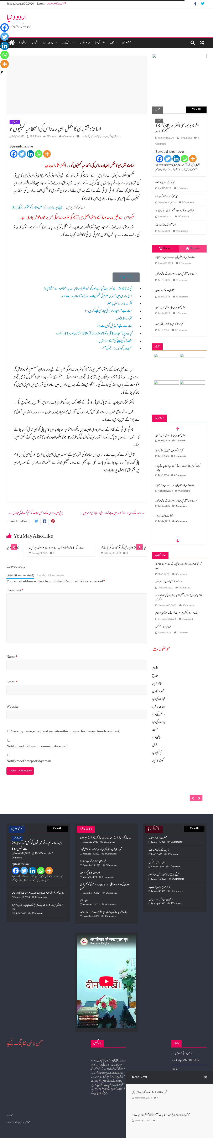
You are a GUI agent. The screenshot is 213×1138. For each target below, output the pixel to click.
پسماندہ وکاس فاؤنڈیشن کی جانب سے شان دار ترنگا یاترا (175, 257)
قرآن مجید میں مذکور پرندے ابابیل (161, 899)
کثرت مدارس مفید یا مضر (119, 303)
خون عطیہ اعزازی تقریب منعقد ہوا (93, 861)
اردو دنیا (16, 18)
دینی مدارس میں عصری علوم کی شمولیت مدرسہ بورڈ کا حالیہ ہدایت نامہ (96, 296)
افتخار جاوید (83, 137)
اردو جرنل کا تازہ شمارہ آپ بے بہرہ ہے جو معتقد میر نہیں (38, 548)
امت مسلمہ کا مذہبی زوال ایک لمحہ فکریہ (169, 581)
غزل (112, 43)
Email (11, 682)
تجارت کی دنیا (100, 42)
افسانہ (155, 668)
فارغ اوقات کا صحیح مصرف (90, 873)
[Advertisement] (76, 85)
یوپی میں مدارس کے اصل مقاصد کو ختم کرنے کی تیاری (37, 208)
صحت (159, 121)
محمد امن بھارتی (25, 1122)
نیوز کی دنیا (23, 42)
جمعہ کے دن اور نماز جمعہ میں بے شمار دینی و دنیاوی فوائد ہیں (114, 513)
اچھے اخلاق (84, 900)
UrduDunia (35, 137)
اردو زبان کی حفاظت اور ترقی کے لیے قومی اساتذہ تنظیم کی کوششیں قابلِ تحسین (105, 887)
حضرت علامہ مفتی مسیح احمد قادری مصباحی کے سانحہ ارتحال (176, 274)
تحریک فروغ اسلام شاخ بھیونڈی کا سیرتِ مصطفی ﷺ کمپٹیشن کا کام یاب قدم (161, 1115)
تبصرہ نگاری (158, 691)
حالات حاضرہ (48, 43)
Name (11, 657)
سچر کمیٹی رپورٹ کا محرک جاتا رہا (166, 196)
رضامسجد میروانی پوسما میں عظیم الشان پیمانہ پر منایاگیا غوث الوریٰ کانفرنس (179, 597)
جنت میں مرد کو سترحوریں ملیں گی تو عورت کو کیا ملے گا (108, 548)
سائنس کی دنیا (66, 43)
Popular (195, 248)
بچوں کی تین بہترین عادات (165, 182)
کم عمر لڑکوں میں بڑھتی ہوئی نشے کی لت (169, 324)
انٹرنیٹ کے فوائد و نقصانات (160, 850)
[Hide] (1, 72)
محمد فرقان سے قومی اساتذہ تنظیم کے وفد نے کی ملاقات (174, 210)
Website (12, 707)
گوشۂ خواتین (126, 42)
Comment (14, 590)
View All (196, 109)
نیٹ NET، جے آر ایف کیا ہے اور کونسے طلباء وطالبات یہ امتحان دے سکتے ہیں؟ (87, 288)
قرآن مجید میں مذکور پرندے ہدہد (159, 887)
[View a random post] (202, 42)
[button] (126, 277)
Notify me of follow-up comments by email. (37, 746)
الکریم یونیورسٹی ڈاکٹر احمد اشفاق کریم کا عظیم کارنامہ (177, 128)
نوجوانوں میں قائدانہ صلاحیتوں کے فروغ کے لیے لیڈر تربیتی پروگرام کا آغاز (37, 907)
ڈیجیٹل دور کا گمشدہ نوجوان (56, 3)
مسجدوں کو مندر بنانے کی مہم (117, 348)
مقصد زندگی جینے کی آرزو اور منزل (115, 341)
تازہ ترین (157, 684)
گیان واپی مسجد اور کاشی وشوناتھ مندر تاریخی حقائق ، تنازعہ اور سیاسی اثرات (94, 333)
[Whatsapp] (38, 154)
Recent (167, 248)
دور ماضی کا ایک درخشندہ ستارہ (166, 225)
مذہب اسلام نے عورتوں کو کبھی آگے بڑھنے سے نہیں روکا (37, 846)
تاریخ (155, 676)
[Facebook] (13, 154)
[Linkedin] (30, 154)
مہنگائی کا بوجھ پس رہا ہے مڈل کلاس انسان (170, 307)
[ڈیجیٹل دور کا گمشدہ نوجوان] (179, 776)
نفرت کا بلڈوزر (124, 318)
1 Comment (182, 188)
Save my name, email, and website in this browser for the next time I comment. (65, 731)
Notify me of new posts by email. (29, 761)
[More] (47, 154)
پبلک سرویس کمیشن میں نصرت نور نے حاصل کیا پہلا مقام (176, 613)
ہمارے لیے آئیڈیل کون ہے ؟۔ (114, 326)
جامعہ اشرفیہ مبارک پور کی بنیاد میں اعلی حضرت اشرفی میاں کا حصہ (103, 912)
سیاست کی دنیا (84, 42)
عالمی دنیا (35, 42)
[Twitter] (22, 154)
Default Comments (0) (20, 575)
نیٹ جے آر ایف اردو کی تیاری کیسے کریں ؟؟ (108, 311)
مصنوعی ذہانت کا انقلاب (158, 838)
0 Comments (68, 137)
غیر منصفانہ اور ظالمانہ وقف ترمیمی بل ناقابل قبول (149, 1092)
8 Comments (110, 854)
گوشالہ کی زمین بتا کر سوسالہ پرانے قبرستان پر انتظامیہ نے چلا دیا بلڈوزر (177, 468)
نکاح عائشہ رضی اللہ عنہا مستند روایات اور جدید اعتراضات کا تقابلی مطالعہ (38, 893)
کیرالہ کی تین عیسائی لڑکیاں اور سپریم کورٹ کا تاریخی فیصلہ (100, 849)
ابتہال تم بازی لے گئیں (164, 626)
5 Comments (109, 842)
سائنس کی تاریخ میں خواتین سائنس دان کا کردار (165, 874)
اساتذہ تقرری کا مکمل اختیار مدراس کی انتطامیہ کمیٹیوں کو (104, 137)
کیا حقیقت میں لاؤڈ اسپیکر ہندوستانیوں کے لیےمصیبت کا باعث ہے (178, 566)
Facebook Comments (50, 575)
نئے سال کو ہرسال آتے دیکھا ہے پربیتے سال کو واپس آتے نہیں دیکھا (106, 838)
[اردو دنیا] (11, 43)
